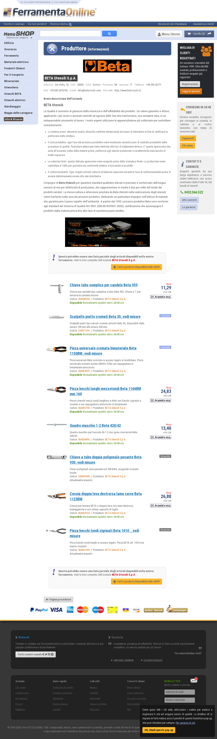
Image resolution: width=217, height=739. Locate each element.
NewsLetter (95, 698)
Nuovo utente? (133, 687)
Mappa (93, 687)
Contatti (56, 709)
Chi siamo (20, 687)
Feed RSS (94, 693)
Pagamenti (58, 698)
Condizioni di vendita (63, 687)
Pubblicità (20, 709)
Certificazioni (22, 693)
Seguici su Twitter (98, 704)
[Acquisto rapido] (160, 297)
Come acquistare (135, 693)
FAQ (129, 709)
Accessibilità (133, 704)
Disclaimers (21, 698)
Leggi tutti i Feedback (124, 660)
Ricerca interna (60, 704)
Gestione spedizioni (62, 693)
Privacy (19, 704)
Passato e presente (136, 698)
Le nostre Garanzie (153, 660)
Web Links (95, 709)
